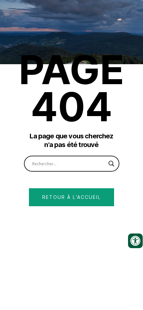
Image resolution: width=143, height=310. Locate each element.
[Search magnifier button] (111, 163)
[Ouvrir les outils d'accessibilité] (135, 240)
